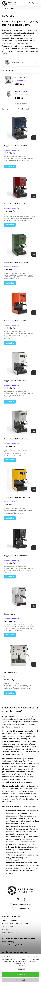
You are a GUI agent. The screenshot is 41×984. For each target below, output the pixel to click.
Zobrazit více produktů (20, 104)
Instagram (23, 899)
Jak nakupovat (7, 926)
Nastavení (20, 969)
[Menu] (37, 3)
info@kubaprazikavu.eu (22, 904)
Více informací (20, 966)
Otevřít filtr (7, 109)
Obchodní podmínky (9, 920)
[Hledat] (29, 3)
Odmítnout (20, 980)
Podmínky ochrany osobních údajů (15, 923)
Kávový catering (8, 942)
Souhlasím (21, 974)
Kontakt (5, 930)
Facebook (17, 899)
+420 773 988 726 (22, 908)
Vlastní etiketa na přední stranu (13, 945)
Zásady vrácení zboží (10, 933)
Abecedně (25, 109)
